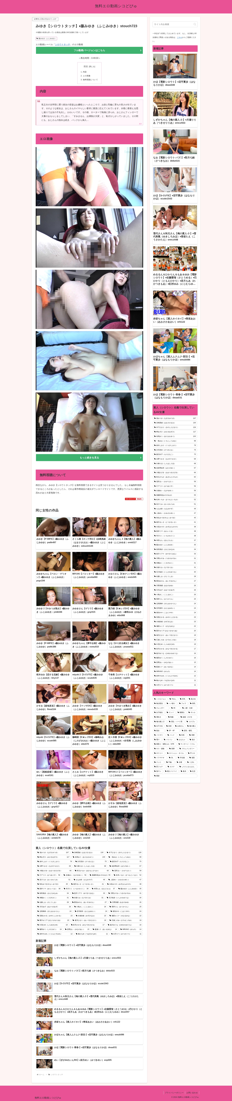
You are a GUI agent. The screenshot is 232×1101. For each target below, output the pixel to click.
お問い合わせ (192, 1093)
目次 (86, 66)
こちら (179, 37)
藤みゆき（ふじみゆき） (47, 38)
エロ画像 (86, 76)
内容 (85, 72)
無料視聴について (90, 80)
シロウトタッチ (62, 44)
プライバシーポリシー (174, 1093)
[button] (195, 24)
